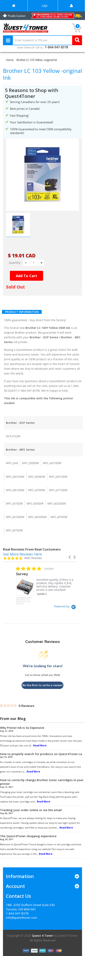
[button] (70, 557)
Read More (40, 745)
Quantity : (15, 263)
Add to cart (26, 275)
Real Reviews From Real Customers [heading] (32, 549)
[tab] (22, 312)
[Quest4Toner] (13, 5)
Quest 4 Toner (43, 935)
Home (9, 60)
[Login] (71, 5)
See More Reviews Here (22, 554)
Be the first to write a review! (42, 685)
